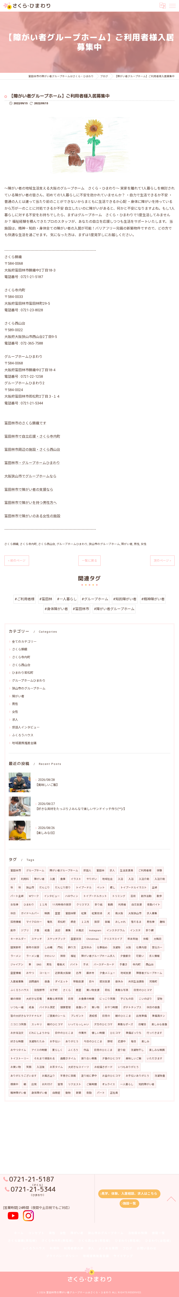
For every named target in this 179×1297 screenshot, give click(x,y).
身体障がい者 (39, 1092)
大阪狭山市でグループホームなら (30, 476)
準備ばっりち (133, 1032)
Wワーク (34, 896)
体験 (159, 870)
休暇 (145, 938)
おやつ (30, 973)
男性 (136, 544)
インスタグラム (116, 930)
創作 (13, 930)
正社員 (114, 1092)
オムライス (108, 1084)
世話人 (87, 870)
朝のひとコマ (55, 1024)
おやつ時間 (111, 1007)
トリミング (118, 896)
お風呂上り (48, 1075)
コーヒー (44, 973)
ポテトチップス (132, 1007)
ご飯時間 (91, 1084)
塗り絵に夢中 (89, 1075)
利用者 (122, 904)
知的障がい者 (146, 1084)
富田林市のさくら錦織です (25, 423)
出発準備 (141, 1015)
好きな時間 (17, 1041)
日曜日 (142, 1024)
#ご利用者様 (24, 599)
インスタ (135, 930)
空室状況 (76, 938)
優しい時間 (98, 1032)
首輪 (107, 921)
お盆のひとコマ (111, 1075)
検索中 (14, 1084)
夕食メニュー (107, 973)
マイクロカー (34, 921)
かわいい (50, 956)
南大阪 (119, 913)
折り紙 (99, 904)
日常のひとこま (103, 1050)
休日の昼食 (153, 1007)
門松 (60, 947)
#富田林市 (81, 609)
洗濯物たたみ (37, 1041)
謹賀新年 (15, 947)
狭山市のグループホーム (104, 544)
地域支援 (125, 973)
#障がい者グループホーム (114, 609)
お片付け (47, 1084)
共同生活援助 (136, 981)
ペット (101, 887)
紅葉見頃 (97, 913)
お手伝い (55, 1041)
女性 (143, 544)
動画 (110, 904)
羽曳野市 (39, 990)
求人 (15, 719)
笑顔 (28, 1067)
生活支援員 (126, 870)
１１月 (43, 904)
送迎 (57, 930)
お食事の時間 (86, 998)
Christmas (92, 938)
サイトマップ (123, 1256)
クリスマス (83, 904)
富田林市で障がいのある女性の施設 (32, 516)
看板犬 (61, 964)
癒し (112, 887)
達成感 (93, 1015)
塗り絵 (122, 1050)
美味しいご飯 (133, 1058)
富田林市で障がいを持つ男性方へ (30, 503)
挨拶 (97, 921)
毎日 (133, 1041)
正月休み (86, 947)
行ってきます (154, 1032)
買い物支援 (93, 990)
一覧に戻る (89, 560)
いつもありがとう (128, 1067)
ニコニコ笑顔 (18, 1024)
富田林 (100, 870)
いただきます (154, 1058)
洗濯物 (116, 947)
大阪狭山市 (134, 913)
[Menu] (172, 5)
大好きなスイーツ (78, 1067)
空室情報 (15, 973)
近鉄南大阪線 (63, 973)
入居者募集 (17, 981)
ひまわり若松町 (22, 672)
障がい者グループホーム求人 (98, 956)
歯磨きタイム (68, 1058)
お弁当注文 (17, 1032)
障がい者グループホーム (64, 870)
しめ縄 (48, 947)
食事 (62, 879)
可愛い (140, 956)
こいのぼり (145, 998)
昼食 (47, 981)
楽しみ (145, 1041)
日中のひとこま (64, 1032)
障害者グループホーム (149, 973)
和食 (47, 930)
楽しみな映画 (157, 1050)
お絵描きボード (103, 1067)
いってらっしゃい (78, 1024)
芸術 (133, 896)
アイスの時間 (39, 1050)
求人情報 (154, 956)
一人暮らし (126, 1084)
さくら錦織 (11, 544)
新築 (78, 1092)
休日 (13, 913)
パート (101, 1092)
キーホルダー (18, 938)
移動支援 (78, 981)
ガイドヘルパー (30, 913)
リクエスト (74, 1084)
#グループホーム (95, 599)
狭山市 (30, 887)
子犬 (85, 964)
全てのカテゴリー (24, 641)
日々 (91, 981)
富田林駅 (70, 913)
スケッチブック (56, 938)
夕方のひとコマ (103, 1024)
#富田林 (45, 599)
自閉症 (56, 1092)
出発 (34, 1084)
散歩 (159, 896)
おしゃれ (120, 921)
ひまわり (29, 904)
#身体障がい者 (56, 609)
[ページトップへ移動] (171, 1198)
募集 (68, 930)
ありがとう (72, 1041)
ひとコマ (115, 1032)
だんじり (44, 887)
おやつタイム (18, 1050)
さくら (67, 990)
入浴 (120, 879)
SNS (38, 964)
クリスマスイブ (113, 938)
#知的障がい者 (124, 599)
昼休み (119, 981)
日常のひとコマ (143, 990)
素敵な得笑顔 (55, 998)
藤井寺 (90, 973)
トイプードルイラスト (133, 887)
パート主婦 (17, 896)
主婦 (154, 887)
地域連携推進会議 (24, 743)
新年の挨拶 (32, 947)
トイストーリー (19, 1058)
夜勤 (89, 1092)
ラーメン (15, 956)
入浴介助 (144, 879)
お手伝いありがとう (137, 1075)
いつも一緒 (17, 1007)
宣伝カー (157, 947)
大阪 (128, 947)
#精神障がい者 (153, 599)
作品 (86, 1050)
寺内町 (137, 964)
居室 (78, 990)
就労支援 (105, 981)
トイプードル (84, 887)
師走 (73, 921)
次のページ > (162, 560)
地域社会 (107, 879)
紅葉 (83, 913)
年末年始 (132, 938)
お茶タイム (56, 1067)
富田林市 (15, 870)
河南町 (153, 981)
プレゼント (77, 1015)
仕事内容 (141, 947)
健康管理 (65, 1007)
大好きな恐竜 (34, 998)
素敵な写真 (121, 990)
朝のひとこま (123, 1015)
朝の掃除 (15, 998)
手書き (123, 964)
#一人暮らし (67, 599)
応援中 (122, 1041)
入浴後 (41, 1067)
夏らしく (57, 1050)
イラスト (76, 879)
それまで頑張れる (44, 1058)
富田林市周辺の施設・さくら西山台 (32, 449)
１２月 (85, 921)
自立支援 (136, 904)
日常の (106, 1015)
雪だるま (136, 921)
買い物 (96, 1007)
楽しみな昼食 (159, 1024)
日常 (70, 998)
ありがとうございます (23, 1075)
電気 (49, 921)
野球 (110, 1041)
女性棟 (14, 904)
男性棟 (151, 921)
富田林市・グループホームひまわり (32, 463)
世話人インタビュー (26, 727)
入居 (52, 879)
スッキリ (36, 1024)
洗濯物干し (137, 1050)
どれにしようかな (39, 1032)
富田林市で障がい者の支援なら (28, 489)
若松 (107, 990)
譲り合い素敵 (89, 1058)
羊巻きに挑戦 (68, 1075)
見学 (13, 879)
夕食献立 (125, 956)
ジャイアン (16, 964)
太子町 (54, 990)
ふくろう (73, 1050)
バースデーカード (104, 964)
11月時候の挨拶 (61, 904)
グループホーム (35, 870)
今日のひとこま (93, 1041)
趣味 (162, 921)
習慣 (60, 1084)
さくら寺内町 (28, 544)
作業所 (82, 1032)
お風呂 (80, 930)
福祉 (73, 956)
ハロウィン (71, 896)
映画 (47, 913)
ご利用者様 (144, 870)
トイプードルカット (95, 896)
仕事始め (102, 947)
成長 (31, 1007)
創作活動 (146, 896)
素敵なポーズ (125, 1024)
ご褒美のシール (56, 1015)
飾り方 (72, 947)
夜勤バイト (153, 904)
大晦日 (158, 938)
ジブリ (25, 930)
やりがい (91, 879)
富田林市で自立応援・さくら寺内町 (32, 436)
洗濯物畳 (160, 1075)
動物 (68, 1092)
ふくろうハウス (22, 735)
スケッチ (36, 938)
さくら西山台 (46, 544)
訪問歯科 (34, 981)
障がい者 (127, 544)
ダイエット (61, 981)
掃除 (62, 956)
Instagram (95, 930)
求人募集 (152, 913)
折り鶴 (150, 930)
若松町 (61, 921)
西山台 (150, 964)
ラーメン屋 (32, 956)
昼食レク (81, 1007)
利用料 (25, 879)
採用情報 (15, 921)
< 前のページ (17, 560)
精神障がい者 (18, 1092)
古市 (78, 973)
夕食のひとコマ (111, 1058)
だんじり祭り (63, 887)
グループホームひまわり (72, 544)
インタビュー (52, 896)
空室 (57, 913)
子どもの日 (127, 998)
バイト (74, 964)
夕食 (36, 930)
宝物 (159, 998)
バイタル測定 (47, 1007)
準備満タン (158, 1015)
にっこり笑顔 (107, 998)
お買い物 (15, 1067)
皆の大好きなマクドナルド (26, 1015)
